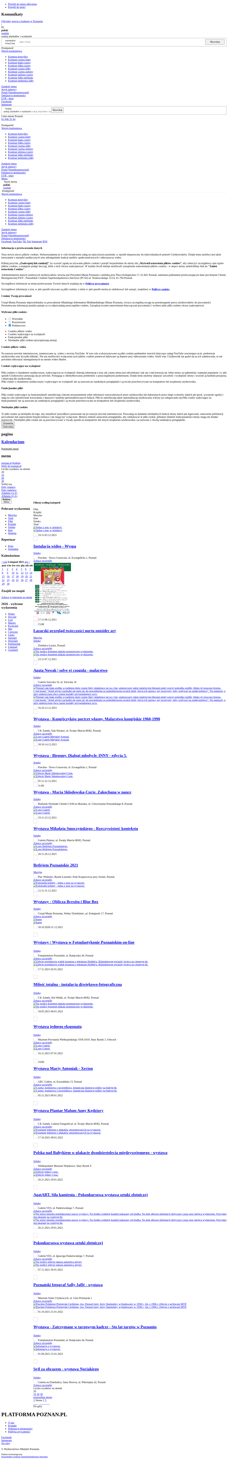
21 (31, 576)
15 (3, 576)
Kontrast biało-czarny (19, 62)
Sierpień (12, 638)
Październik (14, 644)
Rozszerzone (19, 322)
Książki (12, 524)
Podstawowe (19, 325)
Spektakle (13, 549)
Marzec (12, 622)
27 (26, 580)
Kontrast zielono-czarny (20, 74)
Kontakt (12, 1425)
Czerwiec (13, 632)
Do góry (37, 1406)
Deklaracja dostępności (20, 1428)
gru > (27, 562)
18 (17, 576)
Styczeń (12, 616)
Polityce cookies (160, 289)
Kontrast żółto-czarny (19, 65)
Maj (10, 629)
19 (22, 576)
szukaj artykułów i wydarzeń (17, 111)
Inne (10, 530)
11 (17, 572)
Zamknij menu (9, 86)
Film (10, 521)
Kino (10, 546)
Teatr (10, 518)
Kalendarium (12, 442)
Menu (4, 178)
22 (3, 580)
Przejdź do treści (16, 7)
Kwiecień (13, 625)
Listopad (12, 647)
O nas (11, 1422)
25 (17, 580)
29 (3, 583)
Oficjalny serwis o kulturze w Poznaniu (22, 21)
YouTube (17, 241)
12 (22, 572)
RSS (45, 241)
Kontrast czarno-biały (19, 59)
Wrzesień (13, 641)
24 (13, 580)
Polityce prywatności (97, 283)
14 (31, 572)
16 (8, 576)
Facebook (6, 101)
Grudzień (13, 650)
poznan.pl (6, 463)
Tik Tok (27, 241)
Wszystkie (17, 318)
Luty (10, 619)
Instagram (6, 104)
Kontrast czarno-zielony (20, 71)
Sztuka (11, 527)
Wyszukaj (215, 42)
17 (13, 576)
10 (13, 572)
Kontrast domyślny (18, 56)
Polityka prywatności (19, 1431)
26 (22, 580)
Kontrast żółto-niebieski (20, 77)
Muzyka (12, 515)
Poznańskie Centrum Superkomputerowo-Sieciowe (24, 1457)
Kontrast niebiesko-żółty (21, 80)
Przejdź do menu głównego (22, 4)
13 (26, 572)
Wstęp (11, 613)
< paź (4, 562)
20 (26, 576)
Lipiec (11, 635)
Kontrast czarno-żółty (19, 68)
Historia (12, 533)
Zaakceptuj (8, 427)
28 (31, 580)
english (5, 33)
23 (8, 580)
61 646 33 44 (8, 119)
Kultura (16, 463)
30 (8, 583)
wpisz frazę (13, 42)
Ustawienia (8, 423)
